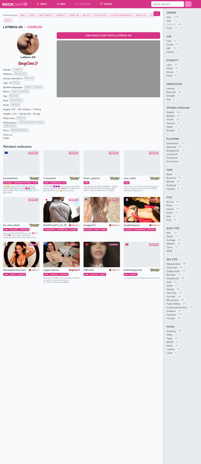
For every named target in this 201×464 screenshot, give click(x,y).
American (23, 91)
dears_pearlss (92, 178)
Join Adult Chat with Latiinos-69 (108, 35)
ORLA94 (89, 270)
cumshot (151, 229)
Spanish (38, 87)
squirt (96, 229)
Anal (22, 15)
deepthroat (55, 182)
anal (46, 182)
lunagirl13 (90, 225)
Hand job (74, 15)
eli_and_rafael (11, 225)
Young (16, 82)
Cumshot (60, 15)
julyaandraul (10, 178)
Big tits (87, 15)
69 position (100, 15)
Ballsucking (10, 125)
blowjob (8, 182)
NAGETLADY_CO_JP (55, 225)
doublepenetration (22, 182)
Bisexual (29, 78)
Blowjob (30, 122)
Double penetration (121, 15)
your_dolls (130, 178)
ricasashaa (49, 178)
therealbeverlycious (14, 270)
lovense (88, 229)
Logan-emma (51, 270)
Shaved (21, 118)
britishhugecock (133, 270)
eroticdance (49, 229)
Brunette (14, 95)
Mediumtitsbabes (19, 130)
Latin (32, 15)
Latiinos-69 (28, 57)
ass (126, 274)
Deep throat (45, 15)
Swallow (141, 15)
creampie (24, 229)
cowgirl (73, 229)
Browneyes (16, 100)
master (133, 274)
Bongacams (20, 73)
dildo (103, 229)
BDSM (8, 20)
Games (40, 122)
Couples (34, 27)
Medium (15, 104)
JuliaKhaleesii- (132, 225)
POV (152, 15)
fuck (35, 182)
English (28, 87)
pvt (63, 182)
